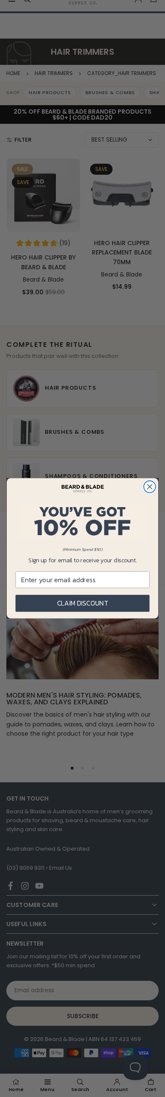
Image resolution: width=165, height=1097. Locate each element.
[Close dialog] (150, 487)
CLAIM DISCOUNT (82, 603)
